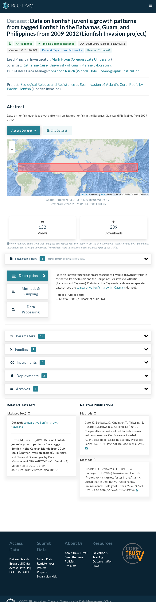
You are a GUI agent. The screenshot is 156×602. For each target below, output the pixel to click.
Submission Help (47, 576)
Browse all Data (19, 563)
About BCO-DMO (76, 553)
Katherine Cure (35, 65)
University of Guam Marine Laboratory (80, 65)
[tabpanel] (102, 288)
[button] (12, 144)
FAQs (95, 565)
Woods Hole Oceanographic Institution (108, 71)
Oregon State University (91, 59)
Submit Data (45, 559)
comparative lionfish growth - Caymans (101, 287)
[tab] (27, 276)
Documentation (102, 561)
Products (70, 565)
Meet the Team (74, 557)
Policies (70, 561)
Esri (103, 194)
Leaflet (84, 194)
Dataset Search (19, 559)
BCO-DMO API (19, 572)
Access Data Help (20, 568)
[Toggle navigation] (150, 5)
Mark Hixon (61, 59)
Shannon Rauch (63, 71)
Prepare (42, 572)
